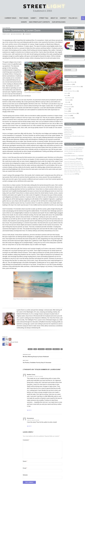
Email (25, 468)
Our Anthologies (58, 22)
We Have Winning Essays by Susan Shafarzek (36, 355)
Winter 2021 (67, 171)
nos (35, 349)
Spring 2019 (72, 161)
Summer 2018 (73, 164)
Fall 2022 (66, 151)
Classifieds (67, 138)
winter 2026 (72, 174)
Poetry (66, 111)
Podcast (66, 109)
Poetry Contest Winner (70, 113)
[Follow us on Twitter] (7, 339)
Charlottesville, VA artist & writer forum (74, 136)
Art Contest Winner (69, 82)
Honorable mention (70, 155)
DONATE (24, 22)
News (65, 95)
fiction (70, 153)
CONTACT (63, 18)
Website (25, 475)
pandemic (48, 349)
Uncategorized (68, 117)
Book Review (68, 97)
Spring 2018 (66, 161)
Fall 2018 (66, 149)
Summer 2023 (67, 168)
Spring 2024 (73, 163)
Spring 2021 (78, 161)
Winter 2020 (77, 170)
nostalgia (41, 349)
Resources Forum (69, 132)
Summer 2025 (81, 168)
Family (66, 153)
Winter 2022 (73, 171)
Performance (67, 127)
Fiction (66, 88)
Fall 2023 (71, 151)
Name (25, 461)
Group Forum (67, 134)
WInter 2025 (66, 174)
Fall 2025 (80, 151)
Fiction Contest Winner (70, 91)
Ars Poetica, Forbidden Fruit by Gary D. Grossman (37, 361)
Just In (66, 93)
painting (66, 159)
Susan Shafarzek (17, 34)
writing (77, 174)
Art (65, 80)
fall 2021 (80, 149)
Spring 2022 (67, 163)
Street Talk (43, 18)
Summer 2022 (80, 166)
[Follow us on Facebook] (3, 339)
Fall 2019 (70, 149)
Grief (73, 153)
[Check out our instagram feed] (10, 339)
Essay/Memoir (6, 27)
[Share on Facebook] (3, 344)
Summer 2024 (74, 168)
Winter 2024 (78, 171)
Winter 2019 (71, 170)
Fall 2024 (75, 151)
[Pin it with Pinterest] (10, 344)
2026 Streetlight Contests (39, 22)
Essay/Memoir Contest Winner (72, 86)
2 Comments (27, 34)
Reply (30, 410)
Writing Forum (68, 129)
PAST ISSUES (23, 18)
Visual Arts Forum (69, 131)
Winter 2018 (66, 170)
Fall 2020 (76, 149)
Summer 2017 (67, 164)
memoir (81, 155)
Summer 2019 (79, 165)
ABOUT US (54, 18)
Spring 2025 (56, 349)
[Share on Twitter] (7, 344)
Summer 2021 (74, 166)
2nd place (71, 147)
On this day (67, 104)
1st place (66, 147)
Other (66, 102)
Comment (26, 440)
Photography (67, 106)
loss (77, 155)
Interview (67, 100)
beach (30, 349)
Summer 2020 (67, 166)
